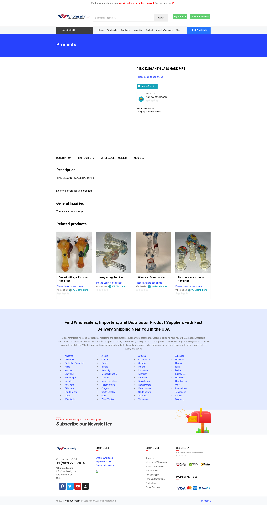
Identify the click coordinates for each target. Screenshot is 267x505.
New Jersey (144, 381)
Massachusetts (109, 374)
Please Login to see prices (150, 77)
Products (125, 30)
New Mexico (181, 381)
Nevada (68, 381)
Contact (149, 30)
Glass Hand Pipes (153, 111)
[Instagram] (85, 486)
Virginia (178, 395)
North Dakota (144, 384)
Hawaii (178, 363)
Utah (104, 395)
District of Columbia (74, 363)
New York (69, 384)
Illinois (105, 366)
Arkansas (179, 356)
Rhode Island (71, 392)
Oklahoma (69, 388)
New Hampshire (109, 381)
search (161, 17)
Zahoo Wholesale (157, 97)
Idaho (67, 366)
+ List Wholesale (198, 30)
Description (63, 157)
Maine (178, 370)
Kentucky (106, 370)
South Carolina (108, 392)
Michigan (142, 374)
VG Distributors (80, 290)
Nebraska (180, 377)
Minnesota (180, 374)
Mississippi (70, 377)
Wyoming (179, 399)
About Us (138, 30)
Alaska (105, 356)
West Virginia (108, 399)
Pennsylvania (144, 388)
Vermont (142, 395)
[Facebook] (62, 486)
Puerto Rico (181, 388)
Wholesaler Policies (114, 157)
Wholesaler (112, 30)
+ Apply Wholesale (164, 30)
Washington (70, 399)
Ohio (177, 384)
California (69, 359)
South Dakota (144, 392)
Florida (105, 363)
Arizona (142, 356)
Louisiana (143, 370)
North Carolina (108, 384)
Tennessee (180, 392)
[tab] (64, 157)
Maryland (69, 374)
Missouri (106, 377)
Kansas (68, 370)
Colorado (106, 359)
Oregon (105, 388)
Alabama (69, 356)
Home (101, 30)
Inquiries (139, 157)
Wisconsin (143, 399)
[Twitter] (70, 486)
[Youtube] (77, 486)
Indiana (141, 366)
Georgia (142, 363)
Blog (178, 30)
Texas (68, 395)
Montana (142, 377)
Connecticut (144, 359)
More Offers (86, 157)
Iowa (177, 366)
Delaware (179, 359)
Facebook (206, 500)
